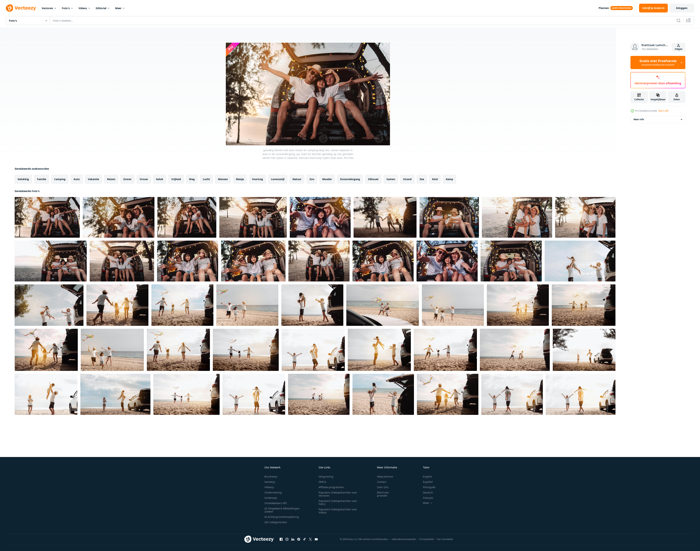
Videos (83, 8)
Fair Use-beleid (445, 539)
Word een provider (383, 494)
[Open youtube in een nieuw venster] (316, 539)
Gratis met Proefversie (658, 62)
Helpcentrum (385, 476)
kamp (449, 179)
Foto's (66, 8)
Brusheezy (270, 476)
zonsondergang (350, 179)
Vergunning (326, 476)
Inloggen (681, 8)
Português (429, 487)
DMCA (322, 482)
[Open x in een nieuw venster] (310, 539)
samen (391, 179)
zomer (127, 179)
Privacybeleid (426, 539)
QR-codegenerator (275, 522)
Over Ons (383, 487)
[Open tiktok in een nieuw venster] (304, 539)
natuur (296, 179)
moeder (327, 179)
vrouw (144, 179)
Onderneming (273, 492)
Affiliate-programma (331, 487)
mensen (223, 179)
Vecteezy (269, 482)
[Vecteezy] (21, 8)
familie (41, 179)
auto (77, 179)
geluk (159, 179)
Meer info (639, 119)
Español (428, 482)
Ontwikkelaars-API (275, 503)
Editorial (101, 8)
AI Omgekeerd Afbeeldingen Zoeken (282, 510)
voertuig (257, 179)
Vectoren (47, 8)
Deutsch (428, 492)
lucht (206, 179)
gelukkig (23, 179)
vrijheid (176, 179)
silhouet (373, 179)
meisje (240, 179)
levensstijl (277, 179)
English (427, 476)
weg (192, 179)
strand (407, 179)
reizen (111, 179)
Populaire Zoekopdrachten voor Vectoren (338, 494)
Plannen (604, 8)
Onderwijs (270, 498)
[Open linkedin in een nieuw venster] (292, 539)
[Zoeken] (678, 20)
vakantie (93, 179)
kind (435, 179)
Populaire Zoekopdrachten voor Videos (338, 511)
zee (422, 179)
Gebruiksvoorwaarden (404, 539)
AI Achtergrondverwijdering (281, 517)
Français (428, 498)
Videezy (269, 487)
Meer (118, 8)
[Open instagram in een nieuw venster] (286, 539)
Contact (381, 482)
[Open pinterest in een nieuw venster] (298, 539)
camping (60, 179)
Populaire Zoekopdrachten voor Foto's (338, 502)
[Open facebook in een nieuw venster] (281, 539)
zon (311, 179)
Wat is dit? (663, 110)
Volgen (678, 49)
